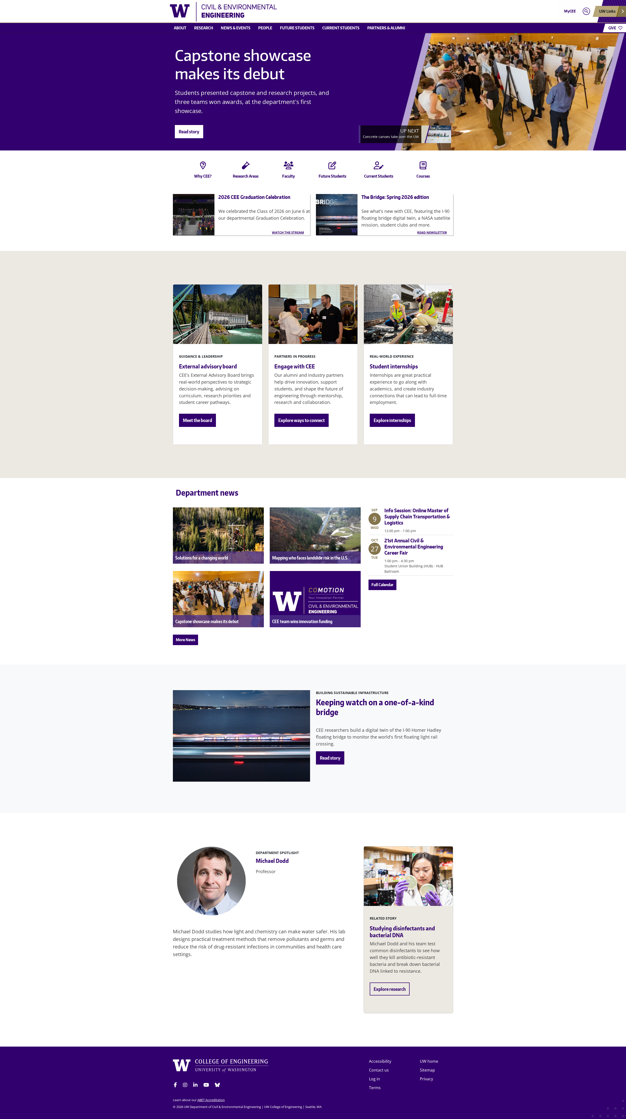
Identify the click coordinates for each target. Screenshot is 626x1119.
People (265, 27)
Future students (297, 27)
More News (185, 639)
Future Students (332, 176)
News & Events (235, 27)
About (180, 27)
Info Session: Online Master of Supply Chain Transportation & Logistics (417, 516)
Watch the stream (288, 232)
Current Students (378, 176)
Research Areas (245, 176)
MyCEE (570, 11)
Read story (189, 131)
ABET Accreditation (211, 1100)
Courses (423, 176)
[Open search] (586, 11)
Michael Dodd (272, 860)
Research (203, 27)
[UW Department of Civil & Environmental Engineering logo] (277, 12)
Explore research (390, 989)
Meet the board (197, 420)
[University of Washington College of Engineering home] (221, 1066)
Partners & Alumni (386, 27)
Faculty (288, 176)
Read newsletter (432, 232)
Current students (340, 27)
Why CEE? (203, 176)
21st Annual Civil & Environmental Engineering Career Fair (413, 546)
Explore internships (392, 420)
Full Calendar (382, 584)
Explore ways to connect (301, 420)
